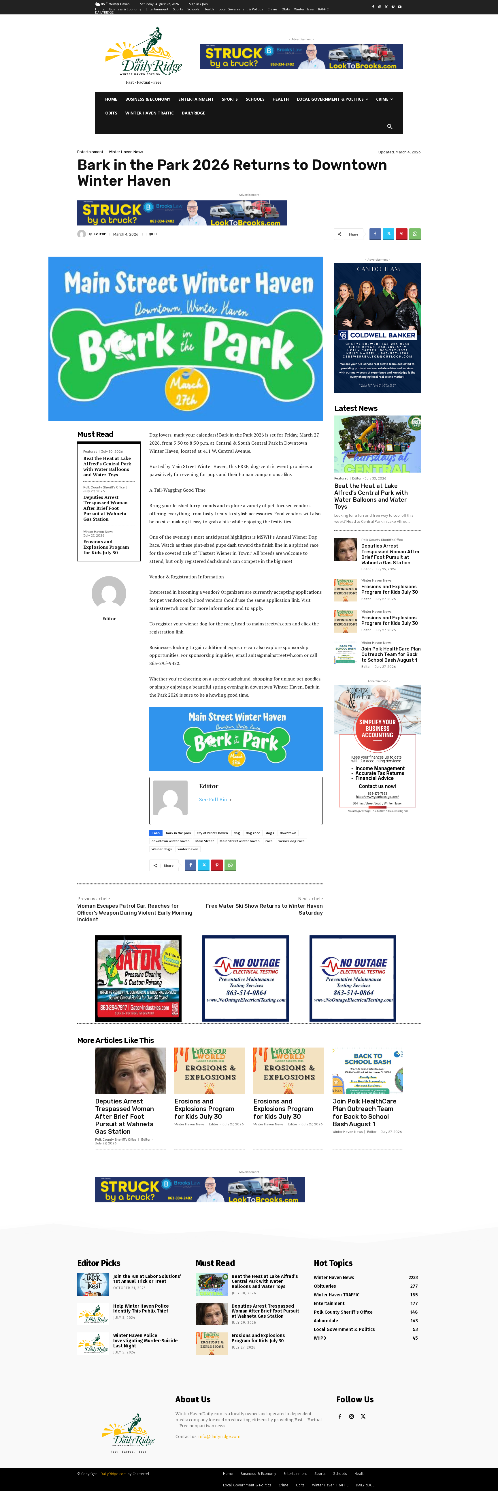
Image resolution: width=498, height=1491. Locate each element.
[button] (390, 127)
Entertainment (90, 152)
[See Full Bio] (230, 799)
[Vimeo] (393, 7)
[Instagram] (380, 7)
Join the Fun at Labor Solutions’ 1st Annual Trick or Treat (147, 1279)
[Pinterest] (402, 234)
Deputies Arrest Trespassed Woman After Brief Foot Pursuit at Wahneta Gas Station (105, 508)
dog (237, 833)
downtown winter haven (171, 841)
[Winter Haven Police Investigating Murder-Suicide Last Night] (93, 1343)
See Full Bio (213, 799)
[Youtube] (399, 7)
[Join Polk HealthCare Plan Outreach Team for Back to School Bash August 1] (345, 652)
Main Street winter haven (240, 841)
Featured (90, 451)
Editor (100, 234)
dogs (270, 833)
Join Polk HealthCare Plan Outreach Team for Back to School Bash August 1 (391, 654)
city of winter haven (212, 833)
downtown (288, 833)
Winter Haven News (126, 152)
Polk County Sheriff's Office (104, 487)
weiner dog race (291, 841)
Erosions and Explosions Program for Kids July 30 (106, 547)
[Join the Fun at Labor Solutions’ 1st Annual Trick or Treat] (93, 1284)
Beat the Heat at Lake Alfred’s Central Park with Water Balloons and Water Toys (107, 466)
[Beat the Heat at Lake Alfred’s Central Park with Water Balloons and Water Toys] (377, 444)
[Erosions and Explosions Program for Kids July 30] (345, 590)
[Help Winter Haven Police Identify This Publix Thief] (93, 1314)
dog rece (253, 833)
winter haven (188, 849)
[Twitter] (386, 7)
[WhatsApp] (415, 234)
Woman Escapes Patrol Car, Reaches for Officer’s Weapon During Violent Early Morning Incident (134, 913)
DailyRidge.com (114, 1474)
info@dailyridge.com (219, 1436)
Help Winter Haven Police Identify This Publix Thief (141, 1308)
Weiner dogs (162, 849)
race (269, 841)
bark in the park (178, 833)
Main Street (204, 841)
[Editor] (82, 234)
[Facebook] (373, 7)
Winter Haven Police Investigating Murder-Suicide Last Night (145, 1340)
